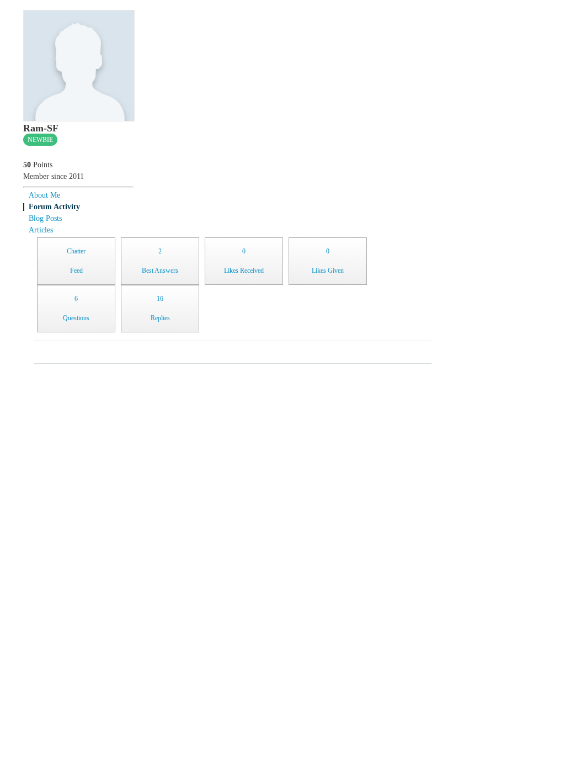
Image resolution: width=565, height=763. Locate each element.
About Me (44, 195)
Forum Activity (54, 207)
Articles (41, 230)
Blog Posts (45, 218)
